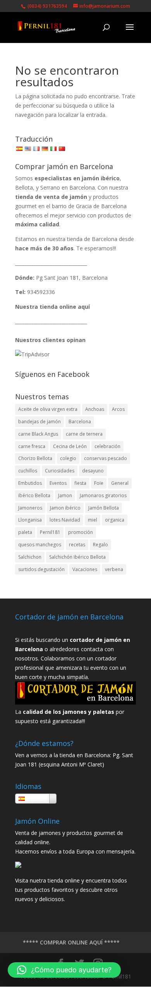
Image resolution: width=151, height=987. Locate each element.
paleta (25, 532)
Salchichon (29, 557)
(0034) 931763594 (46, 6)
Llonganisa (30, 520)
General (120, 483)
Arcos (118, 409)
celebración (107, 446)
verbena (114, 569)
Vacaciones (84, 569)
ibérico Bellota (34, 495)
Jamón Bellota (103, 508)
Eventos (58, 483)
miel (92, 520)
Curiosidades (59, 470)
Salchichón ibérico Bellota (77, 557)
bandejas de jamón (39, 421)
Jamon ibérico (65, 508)
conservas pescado (105, 458)
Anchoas (94, 409)
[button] (64, 970)
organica (114, 520)
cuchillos (27, 470)
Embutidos (30, 483)
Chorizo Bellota (35, 458)
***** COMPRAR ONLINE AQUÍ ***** (71, 942)
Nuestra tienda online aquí (52, 306)
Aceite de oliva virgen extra (47, 409)
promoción (80, 532)
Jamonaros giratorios (103, 495)
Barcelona (80, 421)
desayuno (93, 470)
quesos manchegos (39, 544)
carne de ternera (84, 434)
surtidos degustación (41, 569)
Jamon (65, 495)
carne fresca (31, 446)
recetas (77, 544)
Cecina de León (70, 446)
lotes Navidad (65, 520)
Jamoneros (30, 508)
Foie (98, 483)
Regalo (100, 544)
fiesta (80, 483)
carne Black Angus (38, 434)
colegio (68, 458)
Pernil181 (50, 532)
